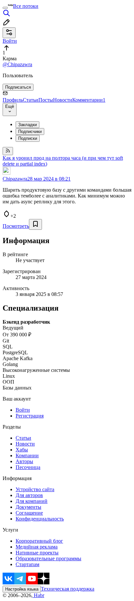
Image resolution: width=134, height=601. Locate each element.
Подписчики (30, 131)
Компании (27, 455)
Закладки (27, 124)
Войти (23, 410)
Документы (28, 507)
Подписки (27, 138)
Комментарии (88, 100)
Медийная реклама (37, 547)
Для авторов (29, 495)
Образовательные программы (48, 558)
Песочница (28, 467)
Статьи (30, 100)
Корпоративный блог (39, 541)
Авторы (24, 461)
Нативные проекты (37, 552)
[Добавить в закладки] (35, 224)
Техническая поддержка (67, 589)
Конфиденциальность (40, 518)
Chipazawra (15, 179)
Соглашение (29, 513)
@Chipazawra (17, 64)
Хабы (22, 449)
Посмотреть (16, 226)
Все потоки (25, 6)
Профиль (13, 100)
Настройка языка (21, 589)
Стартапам (27, 564)
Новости (62, 100)
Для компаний (31, 501)
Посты (45, 100)
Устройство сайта (35, 489)
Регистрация (30, 415)
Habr (38, 595)
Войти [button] (10, 41)
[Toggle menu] (5, 8)
